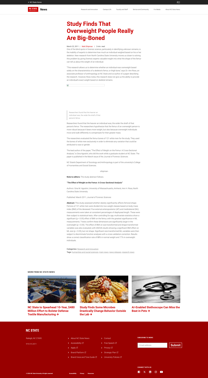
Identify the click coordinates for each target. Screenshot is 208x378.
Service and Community (141, 9)
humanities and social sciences (85, 252)
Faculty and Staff (122, 9)
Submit (175, 345)
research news (128, 252)
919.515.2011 (31, 344)
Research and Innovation (89, 9)
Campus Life (107, 9)
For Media (157, 9)
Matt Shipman (87, 46)
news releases (115, 252)
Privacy (82, 373)
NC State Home (35, 2)
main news (103, 252)
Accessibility (72, 373)
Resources (91, 373)
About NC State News (173, 9)
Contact (107, 338)
